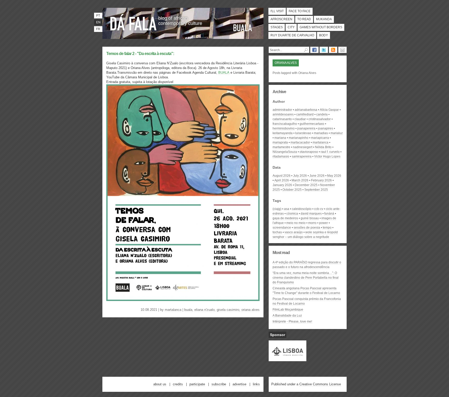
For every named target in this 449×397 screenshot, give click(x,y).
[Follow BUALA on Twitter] (324, 50)
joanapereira (306, 128)
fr (98, 29)
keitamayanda (283, 133)
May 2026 (334, 175)
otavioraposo (309, 152)
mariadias (321, 133)
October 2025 (292, 189)
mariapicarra (320, 138)
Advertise (239, 384)
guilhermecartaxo (312, 124)
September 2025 (316, 189)
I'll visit (277, 11)
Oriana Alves (250, 310)
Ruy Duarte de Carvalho (292, 35)
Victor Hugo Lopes (327, 156)
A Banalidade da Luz (287, 315)
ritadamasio (281, 156)
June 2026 (317, 175)
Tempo (327, 227)
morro (312, 223)
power (323, 223)
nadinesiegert (302, 147)
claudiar (300, 119)
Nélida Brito (323, 147)
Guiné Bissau (310, 218)
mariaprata (280, 142)
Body (323, 35)
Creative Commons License (320, 384)
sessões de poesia (307, 227)
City (291, 27)
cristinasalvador (319, 119)
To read (304, 19)
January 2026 (282, 185)
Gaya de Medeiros (285, 218)
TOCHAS (277, 232)
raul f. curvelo (330, 152)
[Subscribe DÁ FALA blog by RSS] (333, 50)
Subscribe (219, 384)
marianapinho (298, 138)
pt (98, 15)
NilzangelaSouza (285, 152)
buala (188, 310)
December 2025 (306, 185)
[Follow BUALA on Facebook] (314, 50)
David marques (311, 213)
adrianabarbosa (306, 110)
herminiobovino (284, 128)
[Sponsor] (287, 359)
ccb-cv (318, 209)
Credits (178, 384)
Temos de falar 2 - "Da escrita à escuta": (140, 53)
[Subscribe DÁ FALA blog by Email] (342, 50)
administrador (282, 110)
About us (159, 384)
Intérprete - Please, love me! (292, 321)
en (98, 22)
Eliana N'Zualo (204, 310)
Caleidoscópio (302, 209)
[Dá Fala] (134, 22)
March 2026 (300, 180)
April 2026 (281, 180)
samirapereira (302, 156)
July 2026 (300, 175)
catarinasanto (282, 119)
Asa (286, 209)
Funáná (329, 213)
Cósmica (292, 213)
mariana (280, 138)
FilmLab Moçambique (288, 309)
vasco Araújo (294, 232)
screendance (282, 227)
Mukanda (324, 19)
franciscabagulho (285, 124)
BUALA (242, 28)
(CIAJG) (277, 209)
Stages (276, 27)
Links (256, 384)
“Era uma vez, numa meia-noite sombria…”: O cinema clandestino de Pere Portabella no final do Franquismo (306, 277)
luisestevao (303, 133)
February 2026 (321, 180)
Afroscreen (281, 19)
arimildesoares (283, 114)
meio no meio (296, 223)
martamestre (281, 147)
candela (322, 114)
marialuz (337, 133)
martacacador (300, 142)
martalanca (173, 310)
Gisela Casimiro (228, 310)
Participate (197, 384)
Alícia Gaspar (329, 110)
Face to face (300, 11)
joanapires (325, 128)
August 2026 (281, 175)
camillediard (305, 114)
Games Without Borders (321, 27)
